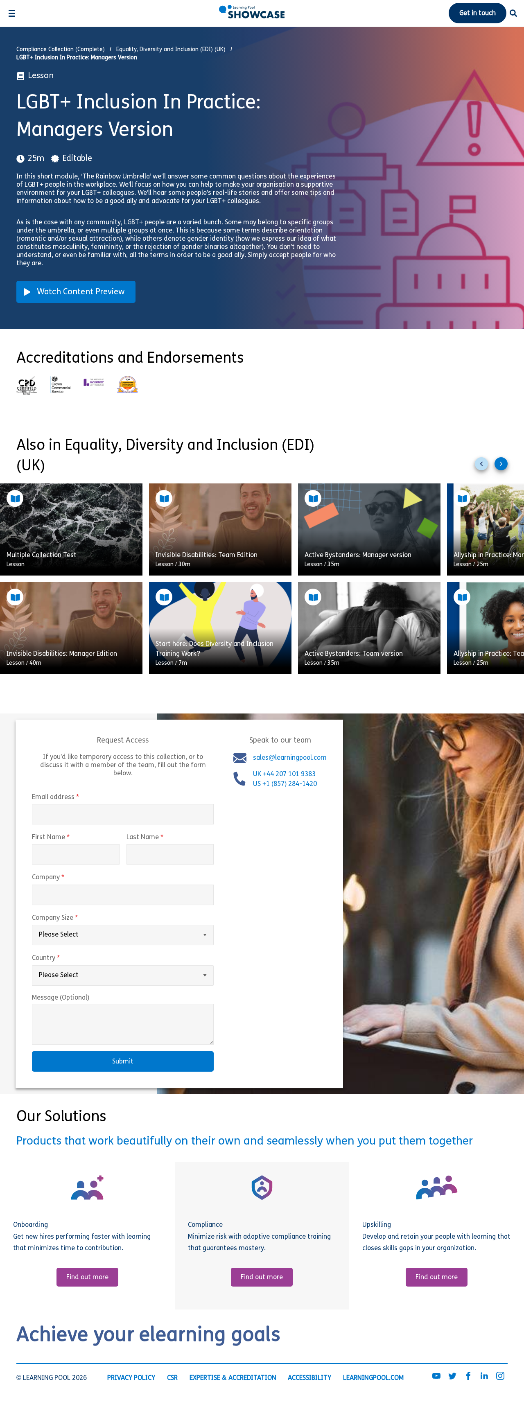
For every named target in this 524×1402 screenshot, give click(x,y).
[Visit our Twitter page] (452, 1377)
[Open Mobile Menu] (12, 13)
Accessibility (309, 1378)
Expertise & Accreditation (233, 1378)
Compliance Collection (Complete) (60, 50)
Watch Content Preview (81, 292)
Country (63, 958)
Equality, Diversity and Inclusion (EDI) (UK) (171, 50)
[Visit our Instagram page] (500, 1377)
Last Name (162, 837)
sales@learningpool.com (290, 758)
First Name (68, 837)
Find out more (87, 1277)
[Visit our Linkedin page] (484, 1377)
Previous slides (484, 467)
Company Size (72, 918)
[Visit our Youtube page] (436, 1377)
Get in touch (477, 13)
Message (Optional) (60, 998)
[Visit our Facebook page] (468, 1377)
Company (65, 878)
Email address (72, 797)
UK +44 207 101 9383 (285, 774)
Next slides (504, 467)
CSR (172, 1378)
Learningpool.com (373, 1378)
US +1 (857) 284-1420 (285, 784)
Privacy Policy (131, 1378)
